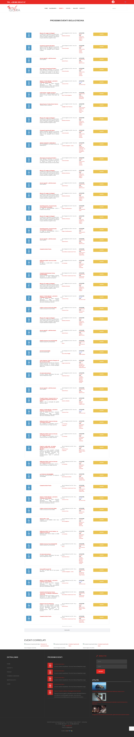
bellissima (81, 265)
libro (80, 477)
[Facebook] (113, 2)
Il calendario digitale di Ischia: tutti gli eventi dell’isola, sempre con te (108, 691)
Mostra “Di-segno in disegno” (47, 33)
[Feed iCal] (108, 24)
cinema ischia (81, 49)
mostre (80, 36)
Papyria (80, 451)
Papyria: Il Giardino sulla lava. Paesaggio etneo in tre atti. (67, 691)
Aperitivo (80, 61)
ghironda (80, 378)
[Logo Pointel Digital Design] (70, 730)
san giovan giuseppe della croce (82, 365)
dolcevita (80, 312)
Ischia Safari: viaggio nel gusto (48, 92)
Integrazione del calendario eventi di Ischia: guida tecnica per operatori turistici (110, 714)
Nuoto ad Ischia (82, 107)
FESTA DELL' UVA (44, 518)
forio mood (83, 84)
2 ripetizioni (64, 425)
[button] (53, 8)
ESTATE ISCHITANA (45, 350)
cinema (80, 50)
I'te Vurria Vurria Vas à (45, 373)
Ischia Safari (81, 97)
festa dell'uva (81, 522)
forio (80, 84)
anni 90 (80, 573)
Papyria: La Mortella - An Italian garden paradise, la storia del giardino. (48, 447)
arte (83, 36)
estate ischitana (82, 354)
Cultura (80, 261)
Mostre (80, 34)
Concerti (80, 144)
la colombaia (81, 264)
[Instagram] (119, 2)
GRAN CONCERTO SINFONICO (48, 143)
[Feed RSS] (107, 24)
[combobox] (118, 8)
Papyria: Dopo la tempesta (47, 603)
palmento (81, 523)
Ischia (83, 722)
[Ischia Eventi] (13, 8)
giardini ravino (81, 62)
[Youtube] (122, 2)
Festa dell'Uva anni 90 (45, 569)
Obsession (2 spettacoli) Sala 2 (48, 68)
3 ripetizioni (64, 450)
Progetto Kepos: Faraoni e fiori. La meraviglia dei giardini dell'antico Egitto (49, 399)
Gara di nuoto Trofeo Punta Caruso (49, 104)
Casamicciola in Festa (45, 249)
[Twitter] (116, 2)
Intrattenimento (82, 59)
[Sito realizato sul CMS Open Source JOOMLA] (66, 730)
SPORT (80, 105)
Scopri (102, 34)
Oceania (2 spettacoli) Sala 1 (47, 45)
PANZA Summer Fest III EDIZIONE (48, 340)
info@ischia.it (69, 725)
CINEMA (80, 46)
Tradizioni (81, 207)
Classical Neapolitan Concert (81, 381)
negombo (81, 96)
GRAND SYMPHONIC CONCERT (81, 147)
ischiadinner (81, 98)
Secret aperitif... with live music (48, 58)
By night (80, 82)
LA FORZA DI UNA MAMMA (46, 474)
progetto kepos (82, 404)
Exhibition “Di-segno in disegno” (81, 39)
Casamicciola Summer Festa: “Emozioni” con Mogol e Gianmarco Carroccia (49, 593)
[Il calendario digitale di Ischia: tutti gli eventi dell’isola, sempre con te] (99, 686)
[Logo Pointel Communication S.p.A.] (68, 730)
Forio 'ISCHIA (81, 311)
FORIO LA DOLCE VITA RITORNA (48, 307)
